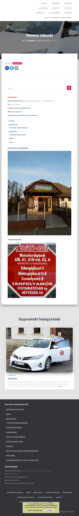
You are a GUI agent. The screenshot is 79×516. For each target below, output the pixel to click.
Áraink (11, 142)
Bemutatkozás (13, 124)
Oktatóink (12, 138)
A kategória (55, 8)
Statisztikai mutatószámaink (18, 128)
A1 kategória (68, 8)
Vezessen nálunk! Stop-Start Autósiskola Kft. (22, 460)
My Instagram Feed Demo (14, 442)
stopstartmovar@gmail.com (22, 108)
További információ (37, 510)
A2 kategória (40, 13)
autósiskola (17, 63)
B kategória (68, 3)
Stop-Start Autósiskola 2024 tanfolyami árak (58, 17)
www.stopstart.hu (16, 112)
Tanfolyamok (56, 3)
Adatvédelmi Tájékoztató (15, 409)
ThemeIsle (71, 512)
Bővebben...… (61, 386)
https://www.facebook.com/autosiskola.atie (23, 115)
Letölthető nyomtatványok (18, 135)
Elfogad (49, 510)
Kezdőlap (44, 3)
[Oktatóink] (39, 350)
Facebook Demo (11, 432)
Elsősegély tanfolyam (13, 428)
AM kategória (43, 8)
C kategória (68, 13)
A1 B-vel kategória (54, 13)
